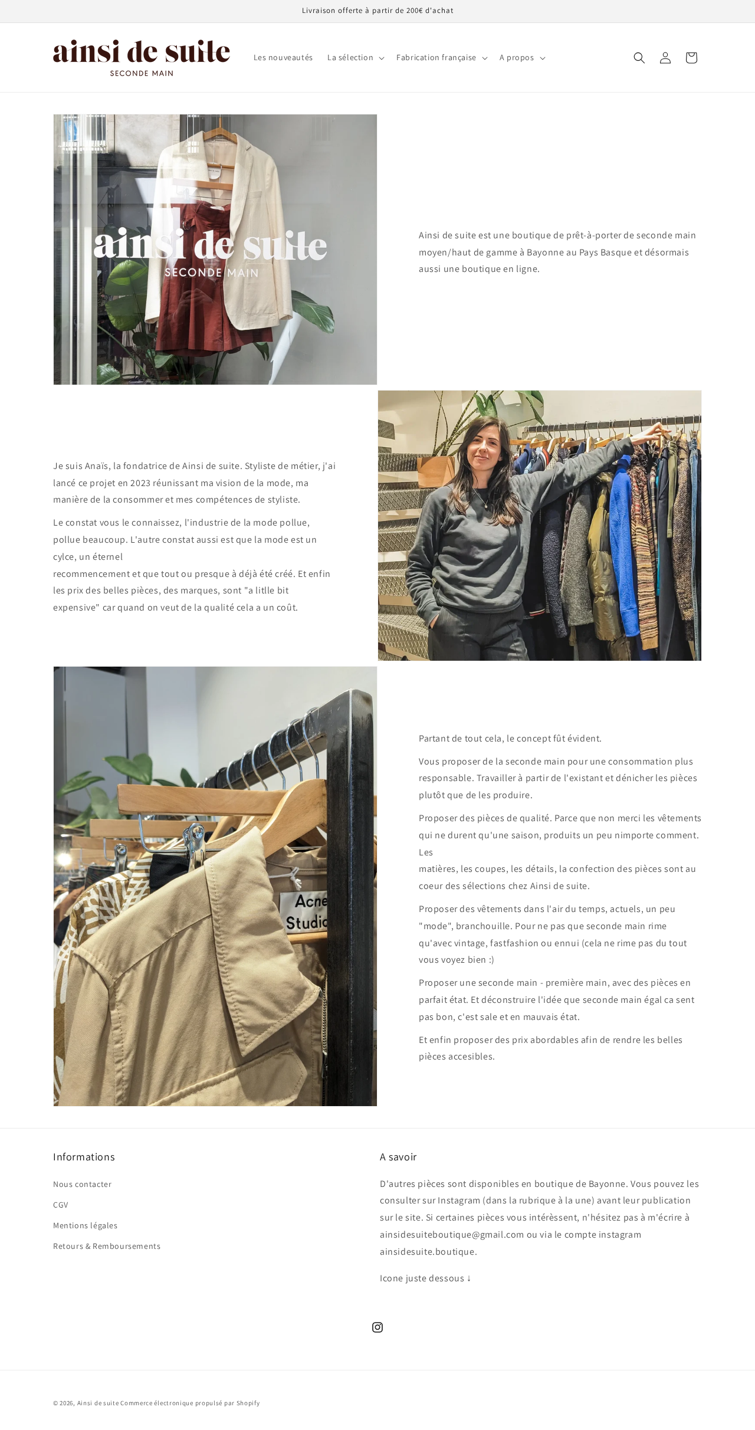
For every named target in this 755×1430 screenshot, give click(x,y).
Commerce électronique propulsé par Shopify (190, 1403)
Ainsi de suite (98, 1403)
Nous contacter (82, 1184)
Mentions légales (85, 1225)
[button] (354, 57)
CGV (60, 1204)
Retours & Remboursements (106, 1246)
